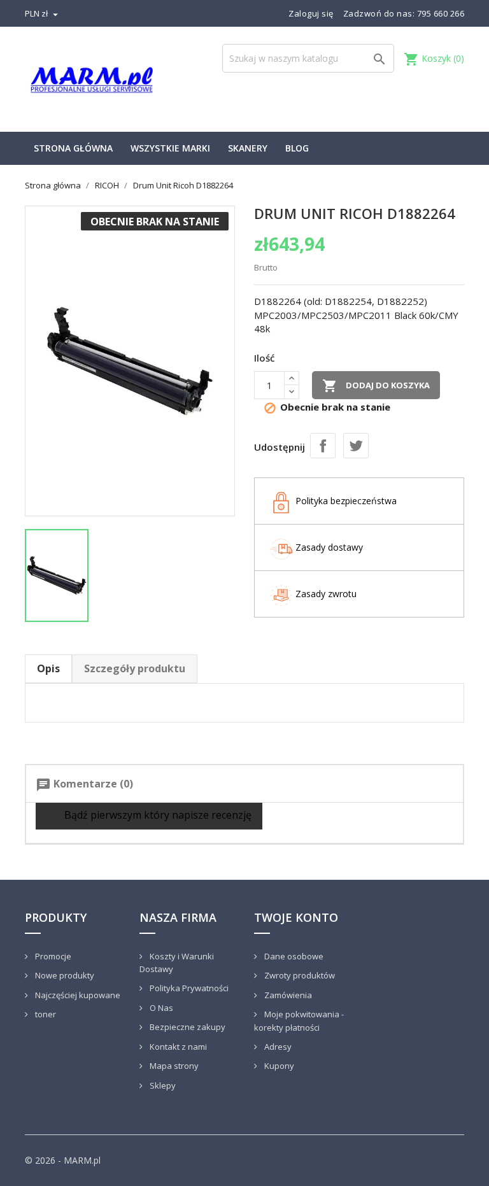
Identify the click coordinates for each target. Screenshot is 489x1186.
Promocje (52, 956)
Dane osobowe (292, 956)
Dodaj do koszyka (376, 385)
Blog (297, 148)
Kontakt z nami (177, 1046)
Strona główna (73, 148)
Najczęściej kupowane (76, 995)
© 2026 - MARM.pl (63, 1160)
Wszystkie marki (170, 148)
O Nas (160, 1007)
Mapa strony (173, 1065)
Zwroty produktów (298, 975)
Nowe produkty (63, 975)
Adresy (277, 1046)
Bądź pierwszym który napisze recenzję (157, 815)
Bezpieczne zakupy (186, 1027)
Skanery (247, 148)
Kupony (278, 1065)
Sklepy (162, 1085)
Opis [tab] (48, 668)
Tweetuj (356, 445)
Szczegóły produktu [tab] (134, 668)
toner (44, 1014)
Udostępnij (323, 445)
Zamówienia (287, 995)
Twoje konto (296, 917)
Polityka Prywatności (188, 988)
